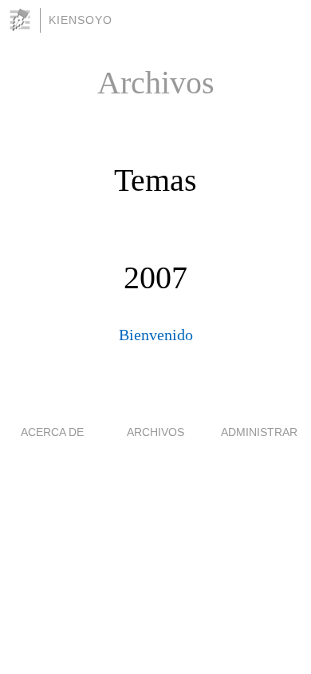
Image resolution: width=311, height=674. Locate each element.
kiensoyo (80, 20)
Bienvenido (156, 334)
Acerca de (52, 432)
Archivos (155, 432)
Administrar (259, 432)
